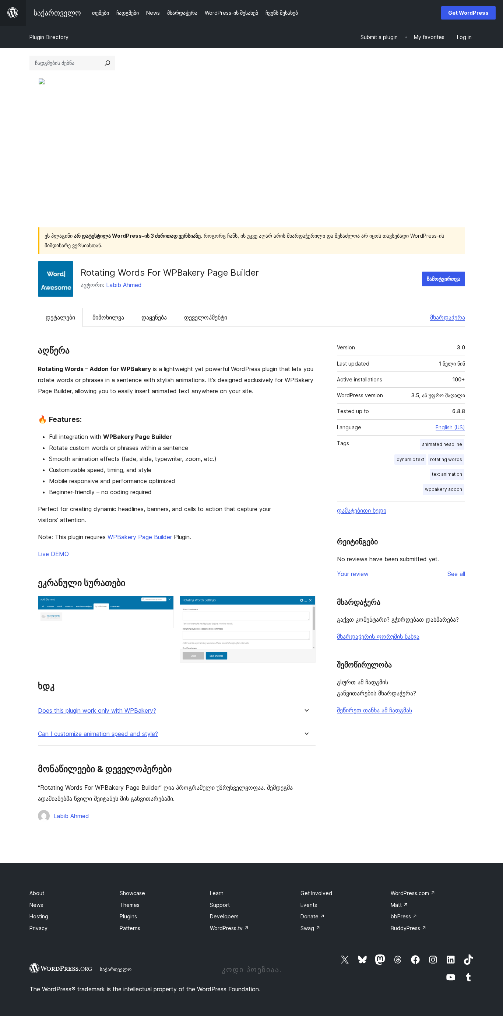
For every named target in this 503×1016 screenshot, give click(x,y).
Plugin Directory (48, 37)
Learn (217, 893)
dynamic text (410, 459)
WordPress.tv (229, 928)
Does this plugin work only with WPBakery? (97, 710)
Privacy (38, 928)
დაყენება (154, 317)
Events (308, 905)
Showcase (132, 893)
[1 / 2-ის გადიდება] (164, 606)
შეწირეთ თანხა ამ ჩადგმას (374, 710)
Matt (399, 905)
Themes (130, 905)
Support (220, 905)
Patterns (130, 928)
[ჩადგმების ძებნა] (107, 63)
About (36, 893)
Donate (312, 916)
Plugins (128, 916)
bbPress (404, 916)
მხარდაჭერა (447, 317)
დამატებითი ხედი (361, 510)
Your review (353, 573)
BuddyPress (408, 928)
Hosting (38, 916)
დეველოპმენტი (205, 317)
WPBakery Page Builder (140, 537)
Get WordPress (468, 13)
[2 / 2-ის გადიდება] (305, 606)
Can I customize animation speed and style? (98, 733)
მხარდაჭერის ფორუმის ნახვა (378, 636)
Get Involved (316, 893)
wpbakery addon (443, 489)
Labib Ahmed (124, 285)
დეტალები (60, 317)
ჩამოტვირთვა (443, 279)
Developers (224, 916)
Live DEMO (53, 554)
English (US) (450, 427)
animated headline (442, 444)
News (36, 905)
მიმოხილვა (108, 317)
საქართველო (115, 969)
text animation (447, 474)
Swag (310, 928)
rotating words (446, 459)
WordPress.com (413, 893)
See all (456, 573)
